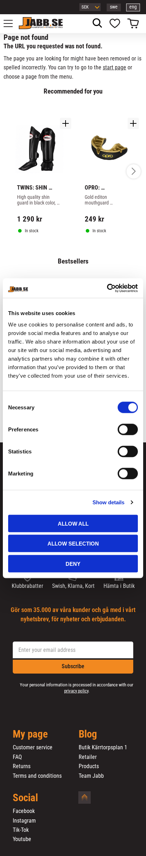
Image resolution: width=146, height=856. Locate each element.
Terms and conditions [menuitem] (37, 776)
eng (133, 7)
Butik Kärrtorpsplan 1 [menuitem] (103, 747)
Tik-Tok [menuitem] (21, 830)
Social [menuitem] (25, 798)
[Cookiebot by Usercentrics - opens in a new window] (107, 288)
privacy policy (76, 690)
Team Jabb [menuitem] (91, 776)
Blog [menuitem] (88, 734)
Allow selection (73, 544)
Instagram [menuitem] (24, 821)
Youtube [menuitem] (22, 839)
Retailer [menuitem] (88, 757)
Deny (73, 563)
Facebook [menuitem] (24, 811)
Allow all (73, 523)
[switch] (128, 429)
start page (114, 67)
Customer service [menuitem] (32, 747)
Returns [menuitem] (21, 766)
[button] (12, 23)
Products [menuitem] (89, 766)
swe (114, 7)
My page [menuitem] (30, 734)
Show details (108, 502)
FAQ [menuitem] (17, 757)
